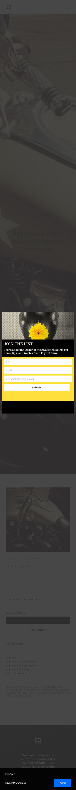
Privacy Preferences (15, 782)
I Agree (62, 782)
